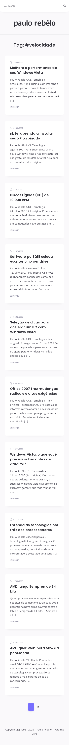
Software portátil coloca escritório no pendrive (31, 259)
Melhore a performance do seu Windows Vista (33, 70)
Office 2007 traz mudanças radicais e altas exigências (34, 391)
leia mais (14, 107)
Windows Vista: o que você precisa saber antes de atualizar (33, 459)
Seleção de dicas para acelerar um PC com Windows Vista (29, 327)
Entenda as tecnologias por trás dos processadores (34, 527)
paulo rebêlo (35, 23)
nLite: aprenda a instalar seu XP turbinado (31, 136)
